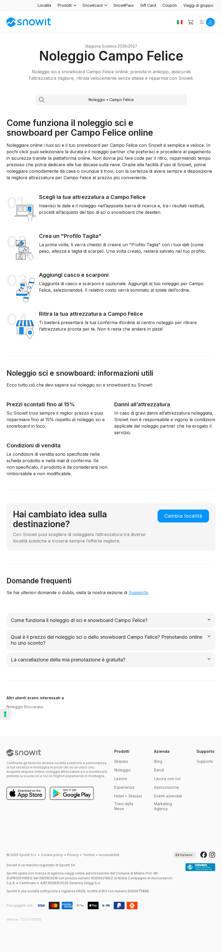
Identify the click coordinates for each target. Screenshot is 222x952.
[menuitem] (44, 5)
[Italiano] (179, 22)
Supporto (138, 592)
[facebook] (203, 854)
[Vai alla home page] (23, 753)
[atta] (200, 867)
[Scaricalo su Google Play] (72, 793)
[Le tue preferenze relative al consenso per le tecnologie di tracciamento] (5, 714)
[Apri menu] (206, 22)
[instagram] (212, 854)
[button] (67, 5)
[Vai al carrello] (190, 22)
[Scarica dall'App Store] (25, 793)
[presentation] (185, 855)
